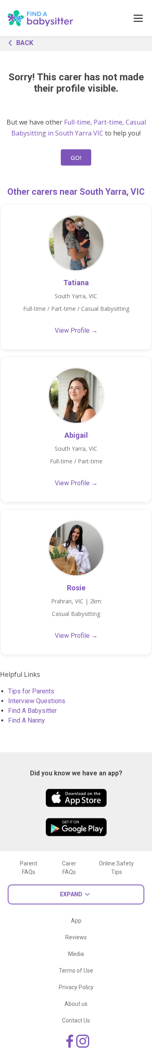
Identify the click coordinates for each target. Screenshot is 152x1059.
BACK (24, 43)
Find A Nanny (26, 720)
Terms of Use (76, 970)
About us (76, 1004)
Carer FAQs (69, 867)
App (76, 920)
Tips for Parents (31, 691)
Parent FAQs (28, 867)
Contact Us (76, 1020)
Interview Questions (36, 701)
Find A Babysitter (32, 711)
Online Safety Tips (116, 867)
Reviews (76, 937)
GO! (76, 157)
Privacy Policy (76, 987)
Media (76, 954)
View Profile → (76, 330)
